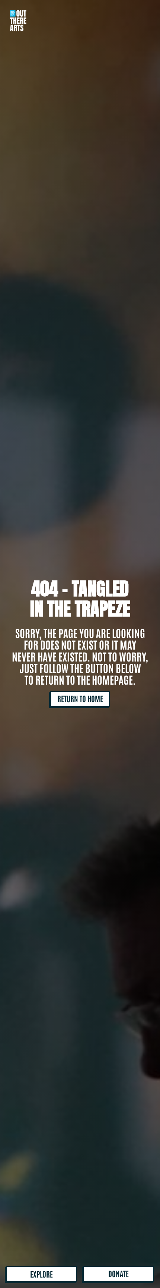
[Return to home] (18, 15)
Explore (41, 1274)
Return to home (80, 698)
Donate (118, 1273)
